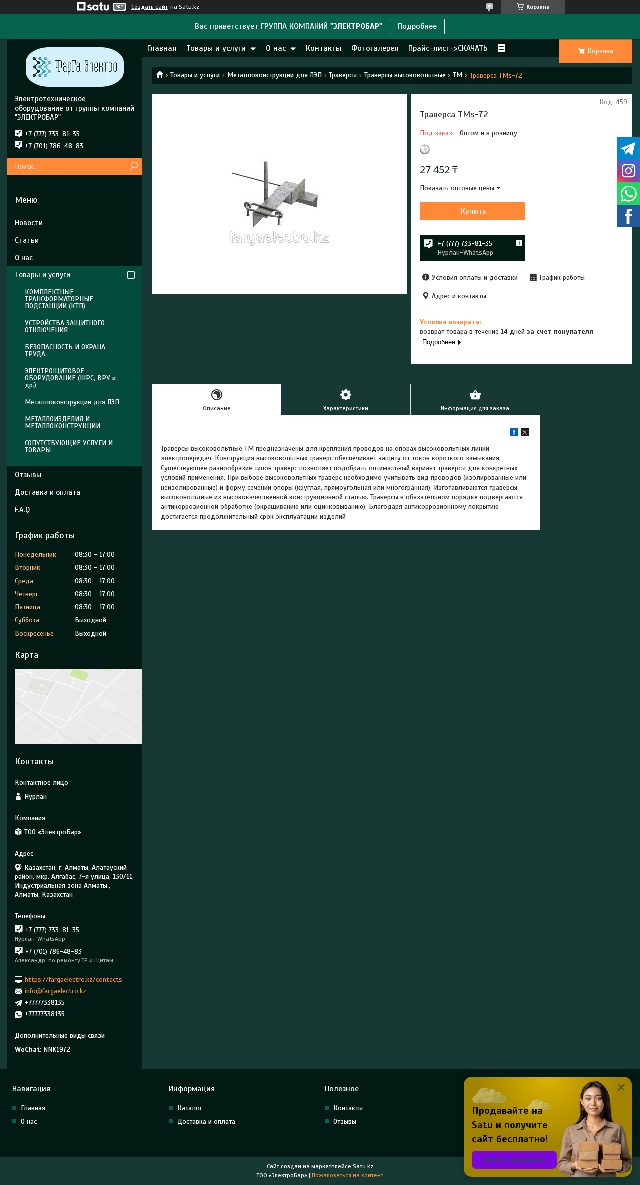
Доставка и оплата (47, 492)
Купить (473, 211)
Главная (162, 49)
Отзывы (28, 475)
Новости (29, 223)
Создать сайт (150, 7)
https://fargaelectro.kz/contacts (73, 980)
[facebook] (514, 434)
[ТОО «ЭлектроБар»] (75, 67)
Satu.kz (363, 1166)
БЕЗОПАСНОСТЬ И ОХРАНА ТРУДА (65, 350)
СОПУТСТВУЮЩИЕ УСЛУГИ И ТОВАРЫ (69, 446)
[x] (525, 434)
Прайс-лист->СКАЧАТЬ (448, 49)
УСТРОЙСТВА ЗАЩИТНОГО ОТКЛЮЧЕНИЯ (65, 326)
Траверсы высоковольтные (405, 75)
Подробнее (417, 27)
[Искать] (133, 167)
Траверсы (343, 75)
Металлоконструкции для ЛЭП (275, 75)
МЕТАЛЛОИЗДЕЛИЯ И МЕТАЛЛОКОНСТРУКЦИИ (62, 422)
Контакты (324, 49)
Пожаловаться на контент (348, 1175)
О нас (276, 49)
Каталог (190, 1108)
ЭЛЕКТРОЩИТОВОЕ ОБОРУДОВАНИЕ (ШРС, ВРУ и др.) (70, 378)
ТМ (457, 75)
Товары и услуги (216, 49)
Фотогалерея (375, 49)
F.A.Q (22, 510)
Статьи (27, 240)
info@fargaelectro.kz (55, 991)
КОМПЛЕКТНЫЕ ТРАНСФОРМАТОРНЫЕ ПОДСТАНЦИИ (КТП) (59, 299)
